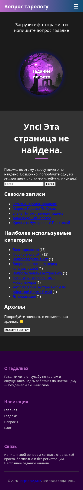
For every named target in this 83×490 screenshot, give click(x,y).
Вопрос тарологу (26, 6)
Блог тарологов (26, 249)
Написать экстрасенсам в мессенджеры (34, 280)
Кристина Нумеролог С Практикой (41, 222)
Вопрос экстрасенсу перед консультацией (35, 266)
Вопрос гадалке (30, 481)
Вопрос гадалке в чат (30, 259)
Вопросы (11, 422)
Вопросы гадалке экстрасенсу (37, 273)
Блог (7, 428)
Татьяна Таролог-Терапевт (35, 204)
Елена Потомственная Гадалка (38, 213)
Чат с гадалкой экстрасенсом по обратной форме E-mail (39, 289)
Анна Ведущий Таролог (32, 218)
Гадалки (10, 416)
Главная (10, 410)
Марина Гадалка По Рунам (35, 208)
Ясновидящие (24, 296)
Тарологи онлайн (27, 254)
